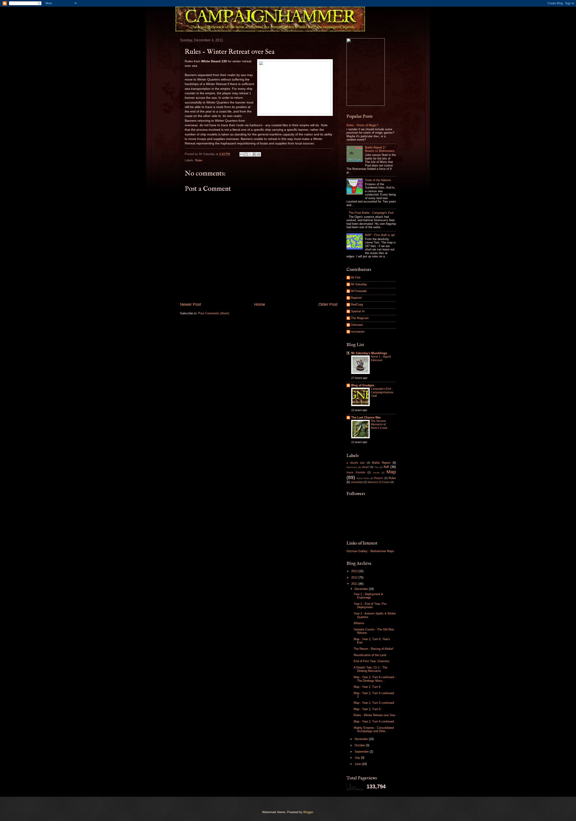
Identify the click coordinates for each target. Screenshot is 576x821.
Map (391, 471)
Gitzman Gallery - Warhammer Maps (370, 551)
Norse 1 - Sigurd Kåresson (381, 358)
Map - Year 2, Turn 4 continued (374, 721)
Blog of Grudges (362, 385)
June (358, 764)
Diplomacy (351, 467)
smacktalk (357, 482)
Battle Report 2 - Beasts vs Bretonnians (380, 149)
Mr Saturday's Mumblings (369, 353)
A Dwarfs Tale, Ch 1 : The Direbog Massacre (370, 669)
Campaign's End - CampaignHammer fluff (382, 392)
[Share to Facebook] (254, 154)
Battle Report (381, 462)
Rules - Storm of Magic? (362, 125)
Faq (377, 467)
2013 (354, 571)
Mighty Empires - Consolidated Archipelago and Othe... (374, 729)
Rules (198, 160)
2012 (354, 577)
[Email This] (241, 154)
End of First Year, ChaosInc (372, 661)
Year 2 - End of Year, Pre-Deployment (370, 605)
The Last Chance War (366, 417)
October (360, 745)
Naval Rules (363, 478)
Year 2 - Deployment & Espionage (368, 595)
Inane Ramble (355, 472)
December (362, 589)
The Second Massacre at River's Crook (379, 424)
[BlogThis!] (246, 154)
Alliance (359, 623)
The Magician (360, 318)
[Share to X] (250, 154)
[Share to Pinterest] (258, 154)
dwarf (365, 467)
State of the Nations (378, 180)
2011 (354, 583)
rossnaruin (357, 331)
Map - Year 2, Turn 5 (367, 709)
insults (376, 472)
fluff (386, 467)
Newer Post (190, 304)
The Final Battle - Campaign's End (371, 212)
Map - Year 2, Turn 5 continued (374, 702)
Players (378, 478)
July (358, 757)
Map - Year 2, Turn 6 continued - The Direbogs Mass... (375, 678)
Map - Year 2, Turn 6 (367, 686)
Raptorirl (356, 297)
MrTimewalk (359, 291)
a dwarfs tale (355, 462)
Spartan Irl (357, 311)
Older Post (328, 304)
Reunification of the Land (370, 655)
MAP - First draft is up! (380, 235)
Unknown (357, 324)
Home (259, 304)
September (362, 751)
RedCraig (357, 304)
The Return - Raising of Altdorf (373, 648)
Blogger (308, 812)
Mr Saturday (359, 284)
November (362, 739)
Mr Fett (355, 277)
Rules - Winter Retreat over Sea (374, 715)
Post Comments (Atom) (213, 313)
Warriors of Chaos (379, 482)
